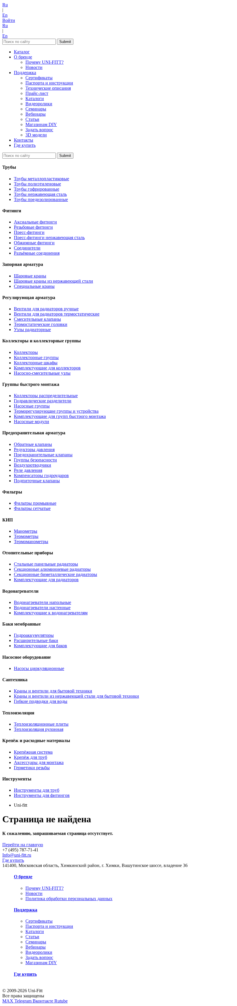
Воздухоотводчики (32, 465)
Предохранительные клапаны (43, 454)
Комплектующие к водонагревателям (51, 612)
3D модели (36, 134)
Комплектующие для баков (40, 645)
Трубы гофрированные (36, 189)
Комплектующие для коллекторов (47, 367)
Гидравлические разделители (42, 400)
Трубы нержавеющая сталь (40, 194)
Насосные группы (32, 405)
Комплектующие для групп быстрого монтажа (60, 416)
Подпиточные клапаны (37, 480)
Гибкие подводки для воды (40, 701)
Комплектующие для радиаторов (46, 579)
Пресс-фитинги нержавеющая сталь (49, 237)
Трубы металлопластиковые (41, 178)
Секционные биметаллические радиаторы (55, 574)
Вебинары (35, 114)
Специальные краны (34, 286)
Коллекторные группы (36, 357)
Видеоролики (38, 103)
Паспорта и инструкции (49, 82)
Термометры (26, 536)
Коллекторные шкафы (36, 362)
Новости (33, 67)
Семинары (35, 108)
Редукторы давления (34, 449)
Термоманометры (31, 541)
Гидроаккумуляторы (34, 635)
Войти (8, 20)
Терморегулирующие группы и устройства (56, 411)
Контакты (23, 140)
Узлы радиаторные (32, 329)
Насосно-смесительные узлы (42, 373)
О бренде (23, 57)
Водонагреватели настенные (42, 607)
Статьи (32, 119)
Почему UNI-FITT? (44, 62)
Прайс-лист (36, 93)
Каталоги (34, 98)
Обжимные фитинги (34, 242)
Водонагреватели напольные (42, 602)
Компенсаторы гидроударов (41, 475)
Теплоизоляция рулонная (38, 729)
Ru (5, 4)
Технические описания (48, 88)
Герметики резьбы (32, 767)
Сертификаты (39, 77)
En (5, 15)
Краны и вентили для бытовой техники (53, 690)
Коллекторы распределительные (46, 395)
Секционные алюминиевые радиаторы (52, 569)
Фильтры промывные (35, 503)
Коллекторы (26, 352)
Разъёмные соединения (37, 253)
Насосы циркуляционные (39, 668)
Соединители (27, 247)
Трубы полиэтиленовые (37, 183)
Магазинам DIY (41, 124)
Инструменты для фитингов (42, 795)
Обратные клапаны (33, 444)
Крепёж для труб (30, 757)
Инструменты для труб (36, 790)
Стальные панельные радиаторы (46, 564)
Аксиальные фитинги (35, 221)
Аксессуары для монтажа (39, 762)
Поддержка (25, 72)
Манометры (25, 531)
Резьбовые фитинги (33, 227)
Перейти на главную (22, 844)
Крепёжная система (33, 752)
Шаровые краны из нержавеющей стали (53, 281)
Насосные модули (31, 421)
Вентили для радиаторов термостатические (56, 313)
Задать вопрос (39, 129)
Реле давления (28, 470)
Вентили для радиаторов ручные (46, 308)
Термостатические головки (40, 324)
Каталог (22, 51)
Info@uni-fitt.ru (16, 855)
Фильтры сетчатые (32, 508)
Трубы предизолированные (41, 199)
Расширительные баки (36, 640)
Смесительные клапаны (37, 319)
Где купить (25, 145)
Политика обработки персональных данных (68, 898)
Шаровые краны (30, 275)
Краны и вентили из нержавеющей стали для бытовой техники (76, 696)
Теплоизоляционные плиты (41, 724)
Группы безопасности (35, 459)
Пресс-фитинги (29, 232)
